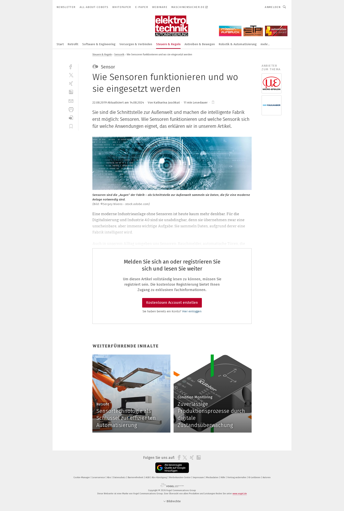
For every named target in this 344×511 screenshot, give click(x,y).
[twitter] (70, 74)
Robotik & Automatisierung (238, 44)
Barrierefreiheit (136, 477)
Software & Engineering (98, 44)
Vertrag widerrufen (237, 477)
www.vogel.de (240, 493)
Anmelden (272, 7)
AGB (148, 477)
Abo (109, 477)
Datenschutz (119, 477)
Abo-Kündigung (159, 477)
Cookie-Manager (82, 477)
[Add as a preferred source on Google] (172, 467)
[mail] (70, 100)
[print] (70, 109)
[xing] (70, 83)
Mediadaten (212, 477)
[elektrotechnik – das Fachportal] (60, 44)
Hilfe (223, 477)
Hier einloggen (191, 311)
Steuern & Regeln (168, 44)
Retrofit (73, 44)
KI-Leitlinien (254, 477)
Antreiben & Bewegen (200, 44)
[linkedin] (70, 92)
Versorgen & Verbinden (135, 44)
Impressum (198, 477)
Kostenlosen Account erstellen (172, 302)
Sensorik (119, 54)
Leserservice (99, 477)
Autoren (267, 477)
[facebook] (70, 66)
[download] (70, 117)
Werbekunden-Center (180, 477)
